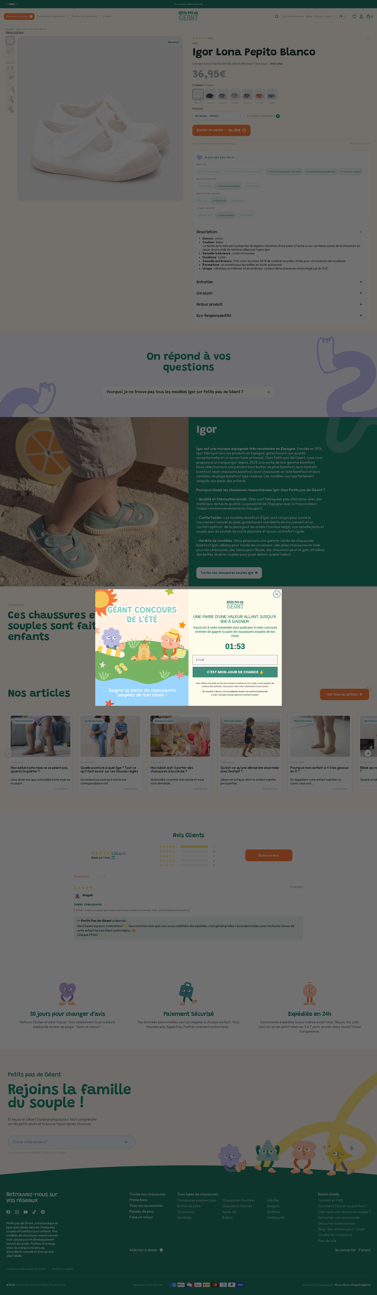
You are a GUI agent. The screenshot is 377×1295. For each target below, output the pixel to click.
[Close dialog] (276, 594)
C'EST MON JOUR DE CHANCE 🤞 (235, 672)
